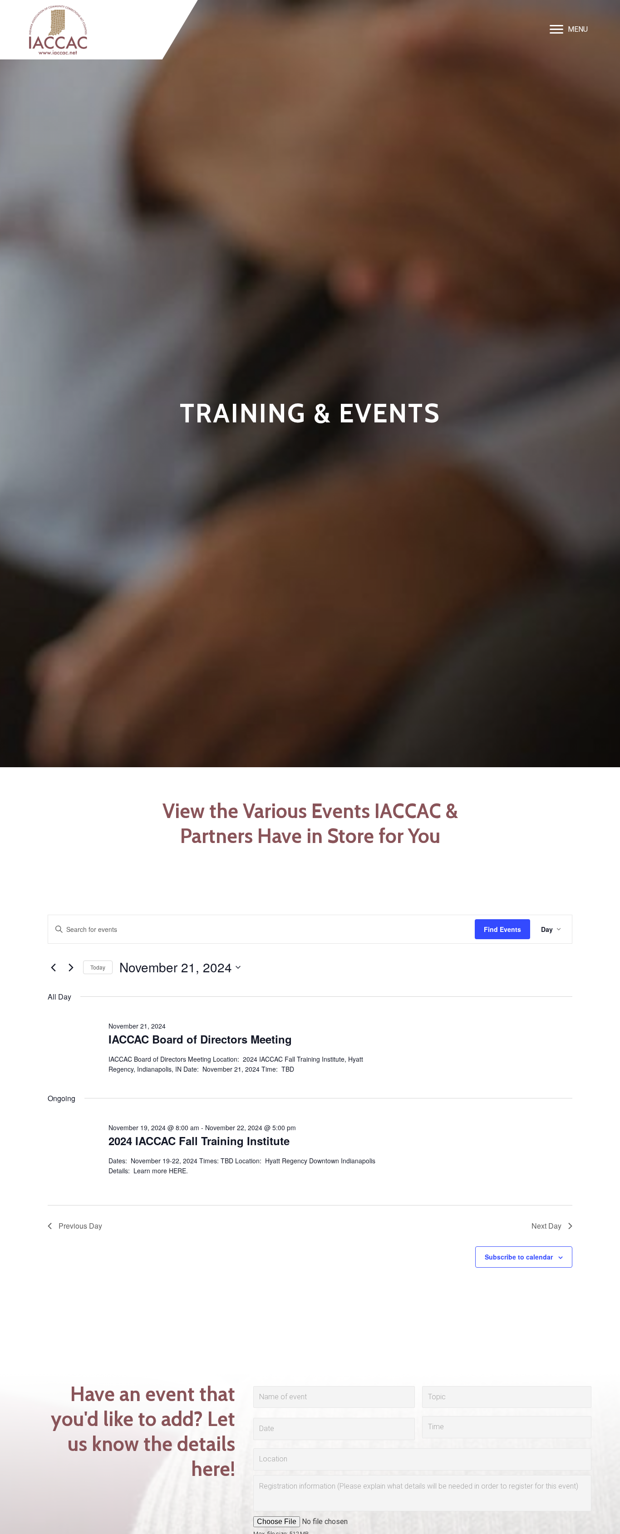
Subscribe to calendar (519, 1256)
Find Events (502, 929)
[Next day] (70, 967)
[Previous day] (53, 967)
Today (97, 967)
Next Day (546, 1225)
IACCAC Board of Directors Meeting (200, 1039)
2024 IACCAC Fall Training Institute (199, 1140)
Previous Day (80, 1225)
